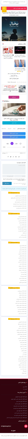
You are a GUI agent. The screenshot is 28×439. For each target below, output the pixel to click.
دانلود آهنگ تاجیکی (22, 278)
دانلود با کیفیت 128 (14, 133)
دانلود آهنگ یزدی (23, 247)
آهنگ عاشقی (23, 350)
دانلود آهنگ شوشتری (22, 258)
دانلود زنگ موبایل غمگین (21, 334)
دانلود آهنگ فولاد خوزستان (21, 299)
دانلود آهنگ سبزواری (22, 266)
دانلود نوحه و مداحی (22, 237)
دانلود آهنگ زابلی (23, 280)
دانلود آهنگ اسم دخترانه (21, 218)
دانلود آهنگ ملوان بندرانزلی (21, 305)
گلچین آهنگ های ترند (22, 360)
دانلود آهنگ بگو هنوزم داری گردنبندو (19, 206)
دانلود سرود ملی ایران (22, 313)
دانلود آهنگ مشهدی (22, 270)
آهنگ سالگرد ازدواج (22, 356)
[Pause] (4, 115)
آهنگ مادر (24, 354)
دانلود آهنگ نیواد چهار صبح (21, 208)
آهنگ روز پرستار (23, 344)
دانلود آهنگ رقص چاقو (22, 324)
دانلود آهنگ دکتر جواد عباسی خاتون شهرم (18, 197)
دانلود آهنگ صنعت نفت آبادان (20, 303)
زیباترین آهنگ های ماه (22, 229)
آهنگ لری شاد (23, 274)
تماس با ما (25, 389)
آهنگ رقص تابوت (23, 342)
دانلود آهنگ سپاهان (22, 297)
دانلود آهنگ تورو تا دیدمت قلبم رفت (19, 204)
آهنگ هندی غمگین (22, 282)
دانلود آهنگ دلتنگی (22, 367)
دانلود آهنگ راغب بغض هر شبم (20, 202)
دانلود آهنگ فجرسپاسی (22, 309)
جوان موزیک (24, 373)
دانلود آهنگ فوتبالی (22, 222)
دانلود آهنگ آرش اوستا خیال (21, 200)
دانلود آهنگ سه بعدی (22, 328)
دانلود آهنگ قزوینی (22, 260)
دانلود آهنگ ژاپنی (23, 363)
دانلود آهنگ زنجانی (23, 249)
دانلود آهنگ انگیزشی (22, 322)
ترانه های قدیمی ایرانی (22, 358)
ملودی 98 (24, 371)
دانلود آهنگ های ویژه (22, 216)
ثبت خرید (14, 123)
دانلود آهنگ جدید (23, 224)
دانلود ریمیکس (23, 235)
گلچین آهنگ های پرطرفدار (21, 332)
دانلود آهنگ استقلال (22, 293)
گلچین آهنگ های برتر (22, 231)
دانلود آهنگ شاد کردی (22, 262)
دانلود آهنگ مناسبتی (22, 220)
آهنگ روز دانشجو (23, 346)
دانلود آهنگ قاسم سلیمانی (21, 330)
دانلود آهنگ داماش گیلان (21, 307)
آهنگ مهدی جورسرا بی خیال (20, 8)
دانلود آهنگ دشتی (23, 264)
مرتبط (14, 128)
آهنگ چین (18, 12)
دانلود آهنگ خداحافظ (22, 365)
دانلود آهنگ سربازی (22, 326)
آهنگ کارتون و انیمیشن (22, 226)
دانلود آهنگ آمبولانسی (22, 338)
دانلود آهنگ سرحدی (22, 251)
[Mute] (5, 115)
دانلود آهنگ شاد (23, 369)
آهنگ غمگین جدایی (22, 340)
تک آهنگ (22, 153)
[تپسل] (3, 101)
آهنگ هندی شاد (23, 276)
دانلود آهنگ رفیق (23, 336)
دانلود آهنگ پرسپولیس (22, 291)
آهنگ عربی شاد (23, 272)
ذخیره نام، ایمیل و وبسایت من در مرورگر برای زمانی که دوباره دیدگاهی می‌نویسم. (13, 179)
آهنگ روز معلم (23, 348)
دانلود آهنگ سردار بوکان (22, 311)
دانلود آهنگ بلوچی (23, 245)
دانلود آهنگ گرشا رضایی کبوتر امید (20, 415)
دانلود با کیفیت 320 (14, 137)
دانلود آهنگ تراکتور (22, 295)
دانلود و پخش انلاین (21, 128)
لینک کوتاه (4, 128)
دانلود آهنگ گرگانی (23, 255)
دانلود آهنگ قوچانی (22, 268)
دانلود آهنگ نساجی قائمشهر (21, 301)
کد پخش (9, 128)
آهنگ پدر (24, 352)
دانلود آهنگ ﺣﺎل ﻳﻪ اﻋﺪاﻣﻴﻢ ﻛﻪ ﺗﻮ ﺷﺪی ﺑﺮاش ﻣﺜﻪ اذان (17, 417)
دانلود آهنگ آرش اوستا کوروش (20, 195)
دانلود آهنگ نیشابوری (22, 253)
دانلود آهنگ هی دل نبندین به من (21, 413)
